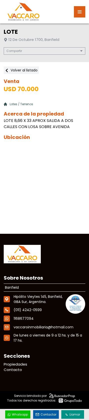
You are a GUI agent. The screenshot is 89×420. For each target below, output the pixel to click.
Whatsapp (20, 414)
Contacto (13, 369)
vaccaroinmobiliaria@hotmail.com (43, 327)
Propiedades (15, 364)
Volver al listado (24, 70)
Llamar (74, 414)
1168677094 (24, 318)
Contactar (48, 414)
